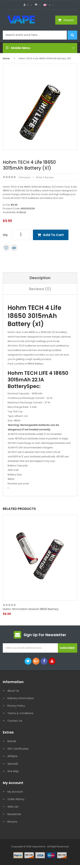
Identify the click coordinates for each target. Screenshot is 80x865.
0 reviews (24, 177)
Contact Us (14, 721)
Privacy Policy (16, 706)
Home (6, 58)
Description (40, 277)
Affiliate (12, 756)
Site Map (13, 771)
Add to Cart (53, 234)
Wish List (12, 807)
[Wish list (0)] (36, 5)
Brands (11, 741)
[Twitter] (28, 661)
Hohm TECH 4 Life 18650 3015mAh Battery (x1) (45, 58)
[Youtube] (52, 661)
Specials (12, 764)
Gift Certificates (17, 749)
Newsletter (14, 814)
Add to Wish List (6, 247)
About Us (13, 691)
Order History (15, 799)
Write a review (45, 177)
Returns (12, 822)
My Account (15, 792)
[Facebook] (44, 661)
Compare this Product (14, 247)
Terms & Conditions (20, 713)
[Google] (36, 661)
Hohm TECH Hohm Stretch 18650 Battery (31, 609)
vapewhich (39, 846)
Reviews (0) (40, 289)
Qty (5, 235)
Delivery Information (20, 698)
